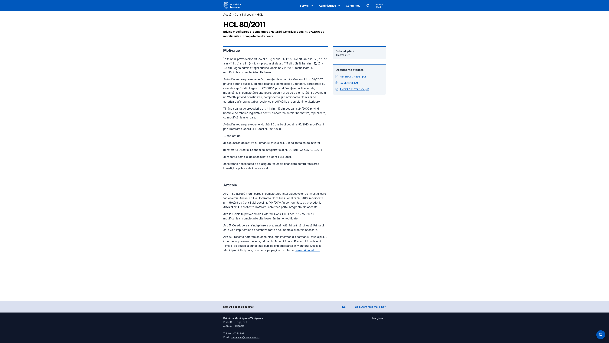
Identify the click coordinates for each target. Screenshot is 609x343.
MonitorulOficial (379, 5)
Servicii (304, 5)
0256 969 (238, 333)
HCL (260, 14)
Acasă (227, 14)
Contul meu (353, 5)
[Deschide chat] (600, 334)
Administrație (327, 5)
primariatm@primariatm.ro (245, 337)
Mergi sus (377, 318)
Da (344, 306)
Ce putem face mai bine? (370, 306)
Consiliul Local (244, 14)
